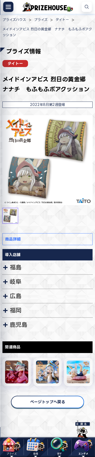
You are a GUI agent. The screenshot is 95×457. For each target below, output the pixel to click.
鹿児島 (18, 324)
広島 (15, 296)
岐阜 (15, 281)
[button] (10, 216)
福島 (15, 267)
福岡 (15, 310)
